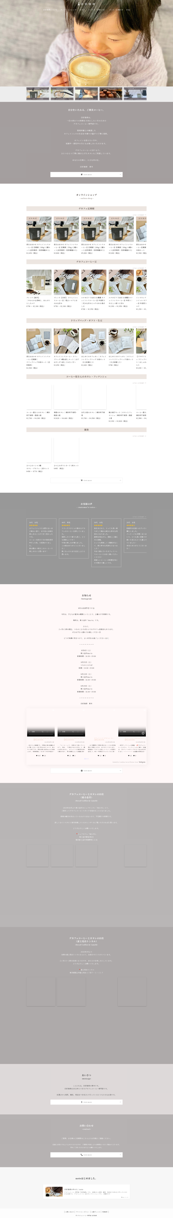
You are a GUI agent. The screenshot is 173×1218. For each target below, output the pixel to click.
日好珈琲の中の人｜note (73, 1189)
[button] (85, 84)
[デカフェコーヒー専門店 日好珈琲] (86, 4)
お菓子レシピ (96, 1212)
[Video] (41, 723)
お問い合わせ (69, 1212)
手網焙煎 (105, 1212)
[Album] (102, 723)
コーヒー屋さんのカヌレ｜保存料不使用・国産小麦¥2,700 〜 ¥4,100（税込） (38, 415)
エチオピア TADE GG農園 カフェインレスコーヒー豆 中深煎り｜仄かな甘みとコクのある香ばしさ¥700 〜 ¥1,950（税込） (93, 303)
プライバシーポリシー (83, 1212)
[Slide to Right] (143, 733)
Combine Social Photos (126, 762)
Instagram (142, 762)
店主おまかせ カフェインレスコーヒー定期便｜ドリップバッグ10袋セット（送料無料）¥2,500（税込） (38, 362)
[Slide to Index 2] (86, 758)
